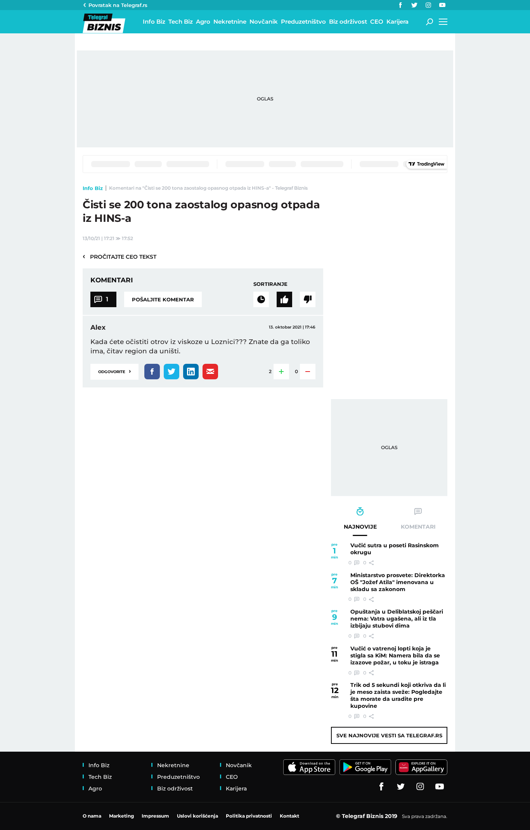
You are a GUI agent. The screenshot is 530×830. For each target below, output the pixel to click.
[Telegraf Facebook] (400, 5)
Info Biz (93, 188)
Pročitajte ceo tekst (119, 256)
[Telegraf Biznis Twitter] (414, 5)
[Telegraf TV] (442, 5)
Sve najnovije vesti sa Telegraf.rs (389, 735)
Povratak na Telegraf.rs (117, 5)
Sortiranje (270, 284)
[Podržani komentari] (284, 299)
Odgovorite (114, 371)
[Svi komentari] (261, 299)
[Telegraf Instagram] (428, 5)
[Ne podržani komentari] (307, 299)
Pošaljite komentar (163, 299)
